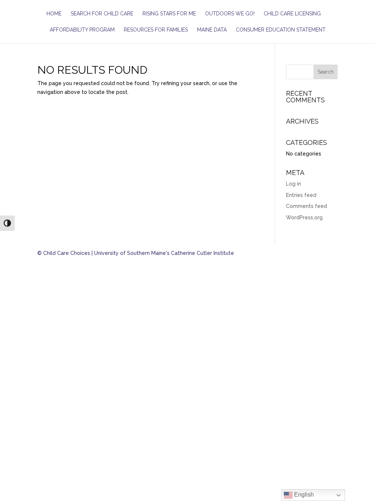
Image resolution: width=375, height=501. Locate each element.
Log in (293, 184)
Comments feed (306, 206)
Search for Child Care (102, 14)
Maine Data (212, 30)
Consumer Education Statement (281, 30)
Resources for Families (156, 30)
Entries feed (301, 195)
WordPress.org (304, 217)
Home (54, 14)
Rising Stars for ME (169, 14)
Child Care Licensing (292, 14)
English (303, 494)
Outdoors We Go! (230, 14)
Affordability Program (82, 30)
